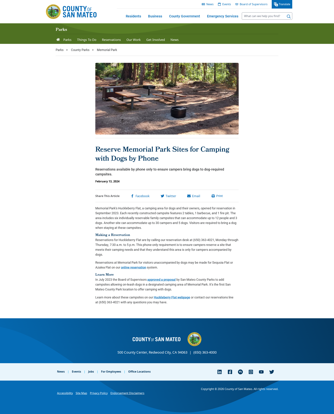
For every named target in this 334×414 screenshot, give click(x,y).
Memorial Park (107, 50)
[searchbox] (267, 16)
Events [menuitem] (226, 4)
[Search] (289, 16)
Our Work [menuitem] (133, 40)
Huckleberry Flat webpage (172, 297)
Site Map (81, 393)
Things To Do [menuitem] (86, 40)
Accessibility (65, 393)
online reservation (133, 267)
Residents (133, 16)
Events (76, 371)
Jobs (91, 371)
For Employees (111, 371)
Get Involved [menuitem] (155, 40)
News (61, 371)
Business (155, 16)
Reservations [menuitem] (111, 40)
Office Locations (139, 371)
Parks (61, 29)
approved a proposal (161, 279)
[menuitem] (133, 16)
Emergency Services (222, 16)
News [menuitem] (210, 4)
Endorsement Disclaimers (127, 393)
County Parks (80, 50)
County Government (184, 16)
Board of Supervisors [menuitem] (254, 4)
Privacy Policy (99, 393)
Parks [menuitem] (67, 40)
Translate (284, 4)
